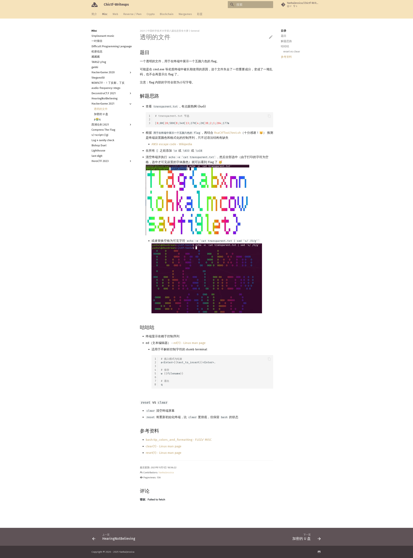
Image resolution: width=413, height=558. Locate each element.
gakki (94, 67)
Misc (104, 14)
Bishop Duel (98, 145)
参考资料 (286, 56)
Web (115, 14)
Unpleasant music (102, 35)
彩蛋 (199, 14)
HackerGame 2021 (102, 103)
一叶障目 (96, 41)
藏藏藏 (95, 56)
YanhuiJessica (166, 472)
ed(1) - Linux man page (189, 343)
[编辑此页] (270, 37)
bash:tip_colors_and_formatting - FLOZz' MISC (179, 440)
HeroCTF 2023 (100, 161)
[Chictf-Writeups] (94, 5)
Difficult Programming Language (111, 46)
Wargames (185, 14)
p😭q (97, 119)
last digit (96, 155)
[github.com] (319, 552)
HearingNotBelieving (104, 98)
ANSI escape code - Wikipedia (171, 144)
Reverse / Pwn (132, 14)
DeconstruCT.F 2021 (103, 93)
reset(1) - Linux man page (163, 453)
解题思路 (286, 41)
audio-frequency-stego (105, 88)
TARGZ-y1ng (98, 62)
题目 (283, 35)
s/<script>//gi (99, 135)
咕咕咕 (285, 46)
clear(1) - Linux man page (163, 446)
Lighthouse (98, 150)
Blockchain (166, 14)
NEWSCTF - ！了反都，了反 (108, 82)
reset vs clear (291, 51)
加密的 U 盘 (101, 114)
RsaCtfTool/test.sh (227, 133)
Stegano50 (98, 77)
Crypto (150, 14)
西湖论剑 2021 (100, 124)
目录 (283, 30)
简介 (94, 14)
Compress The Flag (103, 129)
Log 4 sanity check (102, 140)
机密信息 (96, 51)
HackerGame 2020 (103, 72)
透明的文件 (101, 109)
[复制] (269, 116)
